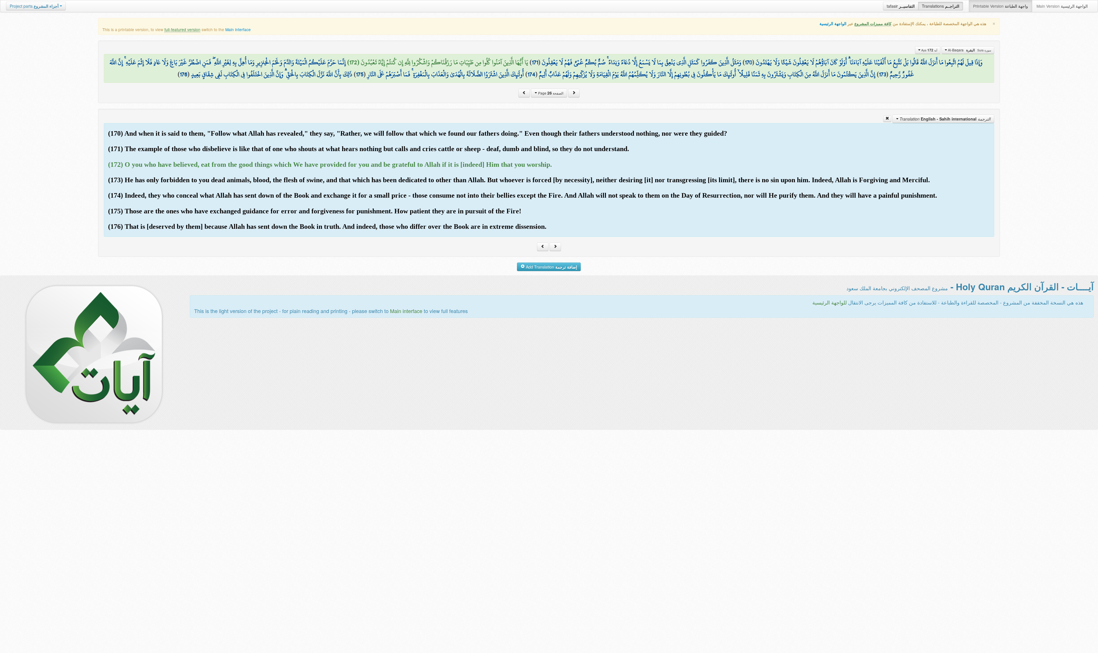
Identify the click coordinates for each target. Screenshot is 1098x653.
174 (531, 74)
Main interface (238, 29)
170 (748, 62)
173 (882, 74)
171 (535, 62)
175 (359, 74)
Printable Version (1000, 6)
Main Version (1062, 6)
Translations (940, 6)
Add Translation (551, 267)
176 (183, 74)
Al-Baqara (969, 50)
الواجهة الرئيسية (832, 23)
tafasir (901, 6)
